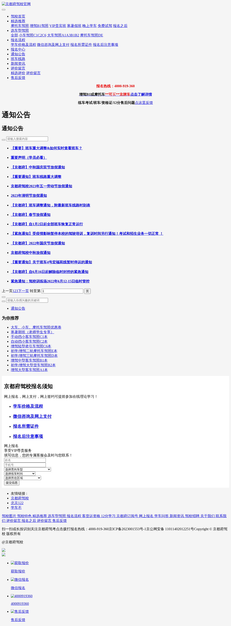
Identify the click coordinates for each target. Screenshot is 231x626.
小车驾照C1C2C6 (32, 35)
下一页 (23, 291)
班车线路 (18, 59)
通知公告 (18, 54)
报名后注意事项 (105, 45)
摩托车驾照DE (91, 35)
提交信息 (12, 482)
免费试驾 (105, 26)
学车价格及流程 (23, 45)
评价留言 (18, 68)
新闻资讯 (18, 63)
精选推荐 (18, 21)
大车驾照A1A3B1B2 (63, 35)
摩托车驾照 (20, 26)
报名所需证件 (81, 45)
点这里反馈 (144, 103)
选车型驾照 (20, 30)
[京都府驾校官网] (115, 4)
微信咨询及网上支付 (53, 45)
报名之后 (120, 26)
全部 (14, 35)
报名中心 (18, 49)
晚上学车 (89, 26)
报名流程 (18, 40)
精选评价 (18, 73)
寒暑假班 (74, 26)
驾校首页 (18, 16)
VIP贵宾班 (57, 26)
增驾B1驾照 (39, 26)
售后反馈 (18, 78)
